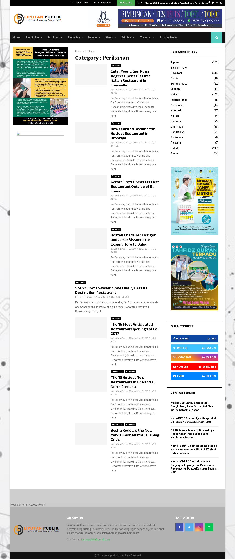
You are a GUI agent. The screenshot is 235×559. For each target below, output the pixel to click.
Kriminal (126, 37)
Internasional (179, 99)
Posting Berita (169, 37)
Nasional (176, 121)
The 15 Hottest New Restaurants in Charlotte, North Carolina (133, 382)
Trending (145, 37)
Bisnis (109, 37)
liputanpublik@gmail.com (95, 539)
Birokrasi (53, 37)
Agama (175, 62)
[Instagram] (199, 527)
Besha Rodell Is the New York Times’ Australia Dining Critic (135, 435)
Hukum (92, 37)
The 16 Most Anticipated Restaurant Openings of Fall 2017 (135, 329)
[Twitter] (189, 527)
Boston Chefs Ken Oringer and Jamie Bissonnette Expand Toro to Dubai (133, 239)
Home (16, 37)
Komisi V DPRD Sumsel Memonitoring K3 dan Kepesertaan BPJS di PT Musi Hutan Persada (194, 449)
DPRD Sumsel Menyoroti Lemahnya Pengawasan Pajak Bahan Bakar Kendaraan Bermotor (192, 434)
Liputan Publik (120, 89)
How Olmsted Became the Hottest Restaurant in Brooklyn (133, 133)
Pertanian (74, 37)
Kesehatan (177, 105)
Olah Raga (177, 126)
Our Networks (182, 326)
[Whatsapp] (209, 527)
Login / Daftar (103, 2)
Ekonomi (176, 88)
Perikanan (116, 66)
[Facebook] (179, 527)
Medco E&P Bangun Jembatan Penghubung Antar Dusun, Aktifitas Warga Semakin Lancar (192, 406)
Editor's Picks (118, 372)
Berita (174, 67)
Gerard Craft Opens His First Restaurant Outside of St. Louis (135, 186)
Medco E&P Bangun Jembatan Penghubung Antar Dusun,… (178, 2)
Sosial (174, 153)
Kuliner (175, 115)
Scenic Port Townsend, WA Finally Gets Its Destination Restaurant (111, 290)
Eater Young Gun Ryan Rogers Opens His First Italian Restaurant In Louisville (130, 78)
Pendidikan (33, 37)
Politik (174, 148)
